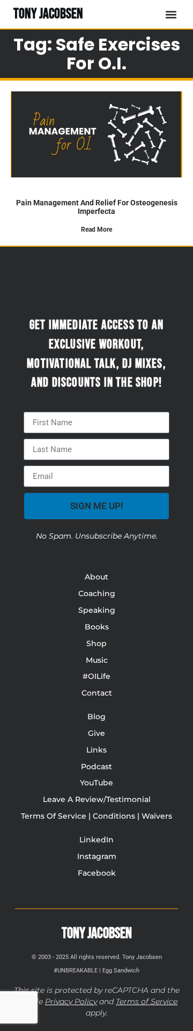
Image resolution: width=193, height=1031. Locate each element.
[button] (171, 14)
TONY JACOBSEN (48, 14)
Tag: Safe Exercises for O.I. (96, 53)
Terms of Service (146, 1001)
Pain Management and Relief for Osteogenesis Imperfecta (96, 206)
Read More (96, 229)
